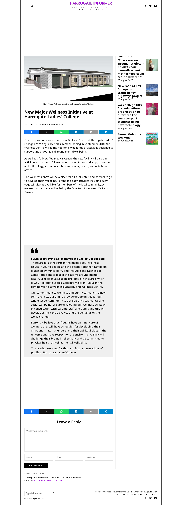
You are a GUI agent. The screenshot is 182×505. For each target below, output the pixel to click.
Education (47, 124)
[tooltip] (145, 6)
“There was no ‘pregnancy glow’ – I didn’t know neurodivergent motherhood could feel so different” (131, 69)
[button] (53, 493)
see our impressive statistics (47, 480)
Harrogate (58, 124)
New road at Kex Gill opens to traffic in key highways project (130, 91)
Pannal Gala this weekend (129, 136)
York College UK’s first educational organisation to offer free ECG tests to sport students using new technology (130, 115)
